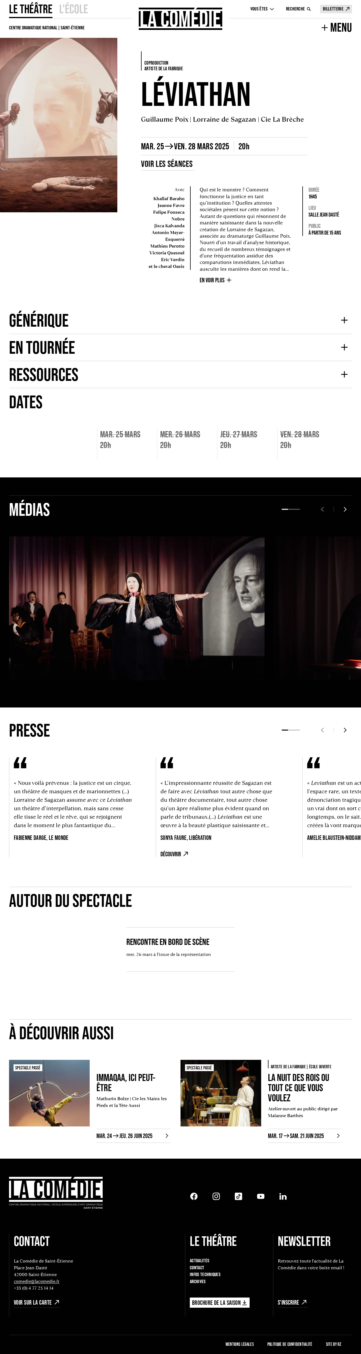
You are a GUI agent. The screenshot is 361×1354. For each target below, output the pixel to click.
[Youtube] (260, 1196)
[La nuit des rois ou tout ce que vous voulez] (220, 1101)
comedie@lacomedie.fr (37, 1281)
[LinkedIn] (283, 1196)
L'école (73, 9)
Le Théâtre (30, 9)
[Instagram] (216, 1196)
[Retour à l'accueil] (180, 19)
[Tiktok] (238, 1196)
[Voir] (21, 668)
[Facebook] (194, 1196)
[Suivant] (345, 509)
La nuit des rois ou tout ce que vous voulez (298, 1087)
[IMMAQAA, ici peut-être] (49, 1101)
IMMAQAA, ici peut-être (125, 1082)
